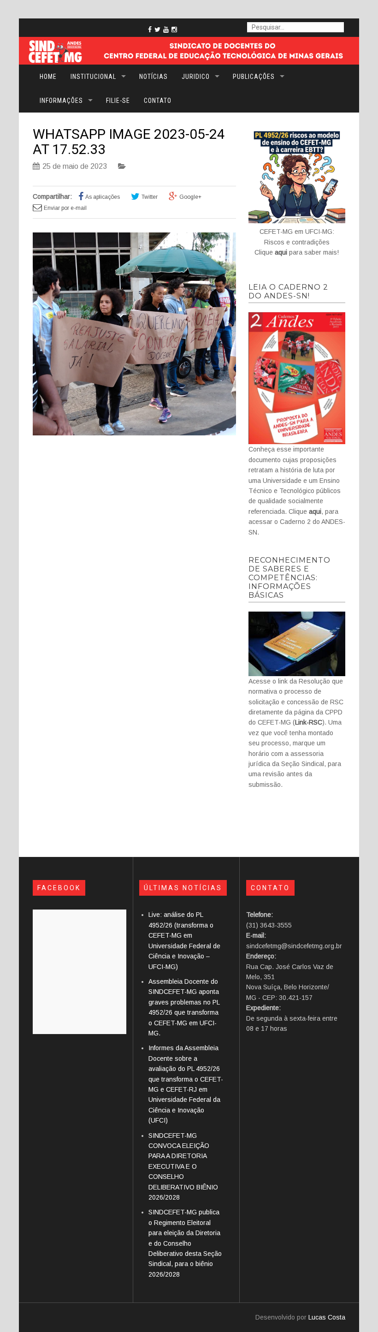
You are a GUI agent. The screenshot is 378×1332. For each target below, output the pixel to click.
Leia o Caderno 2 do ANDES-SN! (288, 291)
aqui (281, 252)
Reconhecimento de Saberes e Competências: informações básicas (289, 578)
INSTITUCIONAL (93, 76)
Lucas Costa (326, 1317)
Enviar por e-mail (65, 208)
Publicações (254, 76)
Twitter (150, 197)
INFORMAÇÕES (61, 100)
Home (48, 76)
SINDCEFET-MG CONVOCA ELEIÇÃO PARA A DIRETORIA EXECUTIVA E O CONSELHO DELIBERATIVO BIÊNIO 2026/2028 (183, 1166)
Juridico (196, 76)
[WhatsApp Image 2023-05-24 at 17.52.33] (134, 433)
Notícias (153, 76)
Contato (157, 100)
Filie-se (118, 100)
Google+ (190, 197)
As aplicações (102, 197)
